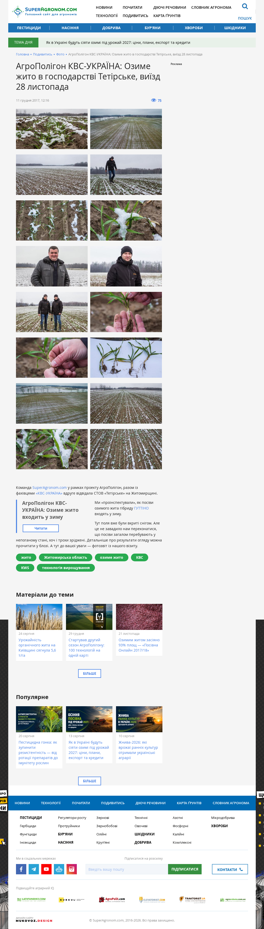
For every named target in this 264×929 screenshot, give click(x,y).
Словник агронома (211, 7)
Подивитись (135, 15)
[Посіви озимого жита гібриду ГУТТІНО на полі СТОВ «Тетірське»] (52, 129)
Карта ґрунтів (166, 15)
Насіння (70, 27)
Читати (41, 528)
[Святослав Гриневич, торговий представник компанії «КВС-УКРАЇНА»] (126, 266)
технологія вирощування (66, 567)
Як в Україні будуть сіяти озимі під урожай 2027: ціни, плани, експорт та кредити (118, 42)
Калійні (178, 834)
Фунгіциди (28, 834)
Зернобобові (106, 826)
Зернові (102, 818)
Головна (22, 54)
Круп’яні (103, 842)
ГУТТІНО (141, 508)
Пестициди (29, 27)
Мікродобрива (223, 818)
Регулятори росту (72, 818)
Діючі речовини (169, 7)
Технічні (141, 818)
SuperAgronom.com (49, 487)
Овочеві (141, 826)
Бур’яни (153, 27)
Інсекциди (28, 842)
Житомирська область (65, 557)
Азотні (178, 818)
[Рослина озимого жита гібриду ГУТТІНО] (126, 312)
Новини (104, 7)
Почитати (132, 7)
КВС (139, 557)
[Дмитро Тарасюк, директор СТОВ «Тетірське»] (52, 266)
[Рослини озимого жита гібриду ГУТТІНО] (126, 358)
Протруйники (69, 826)
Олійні (101, 834)
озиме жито (111, 557)
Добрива (111, 27)
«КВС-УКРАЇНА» (49, 493)
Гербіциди (28, 826)
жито (26, 557)
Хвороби (194, 27)
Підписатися (184, 869)
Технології (107, 15)
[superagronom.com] (44, 12)
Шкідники (235, 27)
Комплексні (182, 842)
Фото (60, 54)
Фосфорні (180, 826)
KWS (25, 567)
